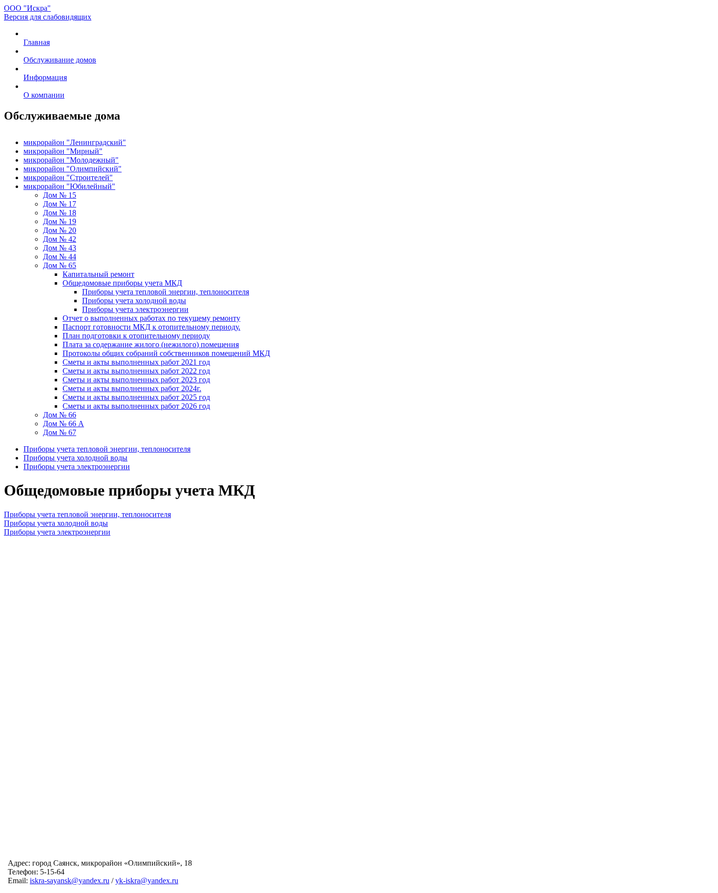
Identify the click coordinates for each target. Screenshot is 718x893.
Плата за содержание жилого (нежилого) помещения (151, 344)
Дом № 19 (59, 221)
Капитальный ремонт (98, 274)
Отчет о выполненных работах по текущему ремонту (151, 318)
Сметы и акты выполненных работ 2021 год (136, 362)
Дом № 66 (59, 415)
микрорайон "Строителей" (68, 177)
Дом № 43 (59, 248)
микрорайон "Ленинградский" (74, 142)
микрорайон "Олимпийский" (72, 169)
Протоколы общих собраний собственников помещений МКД (166, 353)
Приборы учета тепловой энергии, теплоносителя (165, 292)
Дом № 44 (59, 256)
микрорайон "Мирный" (63, 151)
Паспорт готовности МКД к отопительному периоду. (151, 327)
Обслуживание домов (59, 60)
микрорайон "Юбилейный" (69, 186)
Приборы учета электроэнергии (135, 309)
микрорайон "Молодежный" (71, 160)
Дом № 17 (59, 204)
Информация (45, 77)
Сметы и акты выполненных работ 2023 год (136, 379)
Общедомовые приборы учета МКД (122, 283)
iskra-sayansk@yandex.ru (69, 880)
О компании (43, 95)
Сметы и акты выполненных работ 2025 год (136, 397)
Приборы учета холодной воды (134, 300)
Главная (36, 42)
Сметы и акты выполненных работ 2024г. (132, 388)
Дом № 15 (59, 195)
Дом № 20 (59, 230)
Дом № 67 (59, 432)
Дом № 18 (59, 212)
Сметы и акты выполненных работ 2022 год (136, 371)
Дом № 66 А (63, 423)
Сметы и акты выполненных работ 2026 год (136, 406)
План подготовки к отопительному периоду (136, 336)
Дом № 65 (59, 265)
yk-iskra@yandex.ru (146, 880)
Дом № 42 (59, 239)
